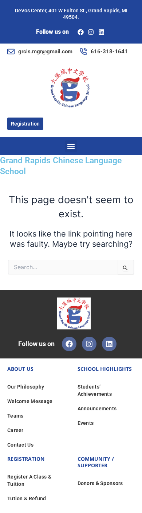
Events (86, 423)
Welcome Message (30, 401)
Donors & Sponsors (100, 483)
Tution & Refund (26, 498)
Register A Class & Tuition (29, 480)
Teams (15, 416)
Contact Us (20, 445)
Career (15, 430)
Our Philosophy (25, 387)
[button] (71, 146)
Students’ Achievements (95, 390)
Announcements (97, 408)
